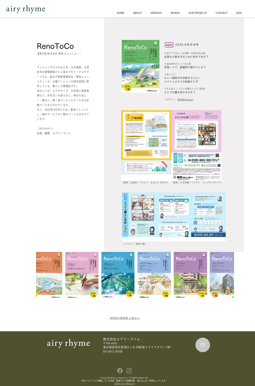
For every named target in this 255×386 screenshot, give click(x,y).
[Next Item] (228, 275)
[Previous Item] (42, 275)
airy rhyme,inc (120, 377)
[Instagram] (129, 370)
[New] (169, 45)
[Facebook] (120, 370)
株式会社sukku (185, 99)
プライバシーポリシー (124, 383)
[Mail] (202, 345)
